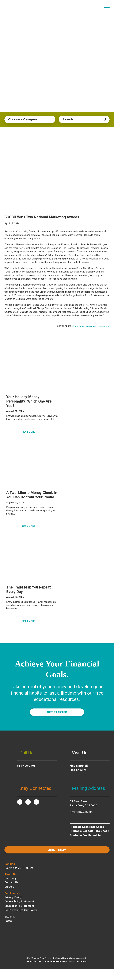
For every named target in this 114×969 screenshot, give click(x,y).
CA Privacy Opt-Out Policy (20, 910)
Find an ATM (78, 770)
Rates (8, 921)
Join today (57, 850)
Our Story (10, 878)
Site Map (10, 916)
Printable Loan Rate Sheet (87, 826)
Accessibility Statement (19, 901)
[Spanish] (99, 7)
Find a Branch (79, 765)
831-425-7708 (26, 765)
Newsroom (103, 326)
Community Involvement (84, 326)
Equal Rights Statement (19, 905)
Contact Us (11, 882)
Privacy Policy (13, 897)
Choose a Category (22, 119)
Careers (9, 886)
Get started (57, 712)
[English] (94, 7)
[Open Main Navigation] (107, 8)
